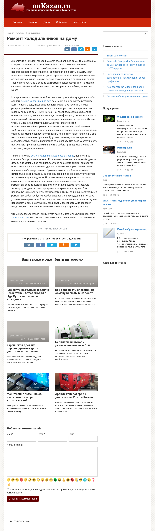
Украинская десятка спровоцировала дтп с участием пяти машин (23, 348)
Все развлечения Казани (117, 175)
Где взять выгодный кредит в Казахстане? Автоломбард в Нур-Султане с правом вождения (28, 294)
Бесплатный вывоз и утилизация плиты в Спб (72, 343)
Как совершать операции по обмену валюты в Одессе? (74, 291)
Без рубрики (123, 121)
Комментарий (15, 444)
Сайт (71, 434)
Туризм (106, 180)
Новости (32, 22)
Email (41, 434)
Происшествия (53, 45)
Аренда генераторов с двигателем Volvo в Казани (74, 395)
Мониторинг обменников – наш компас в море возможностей (25, 397)
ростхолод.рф (20, 217)
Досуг (46, 22)
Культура (121, 152)
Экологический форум (130, 116)
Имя (10, 434)
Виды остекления (117, 55)
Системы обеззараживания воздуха (127, 96)
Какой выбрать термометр (132, 229)
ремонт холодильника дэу (36, 101)
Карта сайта (79, 22)
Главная (17, 22)
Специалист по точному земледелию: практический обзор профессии (126, 78)
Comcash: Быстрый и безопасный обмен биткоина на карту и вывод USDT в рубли (126, 65)
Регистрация (124, 147)
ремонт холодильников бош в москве (52, 155)
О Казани (61, 22)
